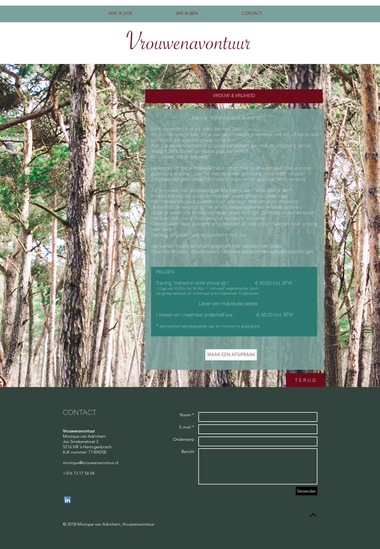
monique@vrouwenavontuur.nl (91, 462)
